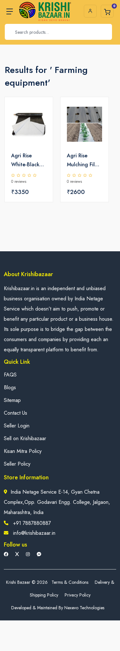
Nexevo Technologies (84, 607)
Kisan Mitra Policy (23, 451)
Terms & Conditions (70, 582)
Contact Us (15, 413)
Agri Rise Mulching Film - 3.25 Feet (84, 160)
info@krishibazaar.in (34, 533)
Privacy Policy (78, 595)
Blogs (10, 387)
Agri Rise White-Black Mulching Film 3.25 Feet (27, 160)
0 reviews (18, 181)
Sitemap (12, 400)
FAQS (10, 374)
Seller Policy (17, 464)
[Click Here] (41, 113)
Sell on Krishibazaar (25, 438)
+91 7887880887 (32, 523)
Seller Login (16, 425)
